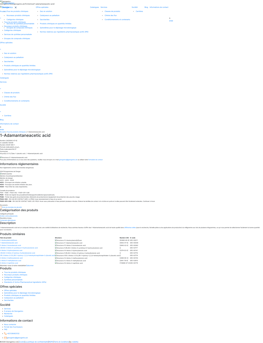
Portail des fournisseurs (13, 327)
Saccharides (44, 19)
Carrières (139, 11)
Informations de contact (159, 7)
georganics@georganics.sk (68, 159)
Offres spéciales (42, 7)
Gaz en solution (46, 11)
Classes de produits (112, 11)
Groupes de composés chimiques (19, 28)
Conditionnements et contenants (117, 19)
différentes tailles (130, 227)
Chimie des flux (111, 15)
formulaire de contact (95, 159)
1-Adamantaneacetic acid (9, 243)
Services (104, 7)
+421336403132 (13, 333)
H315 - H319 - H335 (7, 180)
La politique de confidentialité (36, 342)
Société (135, 7)
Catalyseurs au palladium (49, 15)
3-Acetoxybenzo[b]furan (8, 240)
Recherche (8, 314)
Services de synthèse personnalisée (20, 24)
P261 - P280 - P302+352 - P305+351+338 (14, 192)
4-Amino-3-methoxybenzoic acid (11, 258)
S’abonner (30, 265)
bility (75, 342)
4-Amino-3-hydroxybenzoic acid (11, 250)
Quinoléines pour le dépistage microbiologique (58, 28)
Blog (146, 7)
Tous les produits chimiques (17, 11)
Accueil (2, 132)
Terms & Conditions (61, 342)
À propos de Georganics (13, 311)
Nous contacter (10, 324)
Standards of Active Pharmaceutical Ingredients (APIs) (25, 282)
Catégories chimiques (15, 19)
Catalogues (94, 7)
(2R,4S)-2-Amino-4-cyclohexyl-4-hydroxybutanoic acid (19, 248)
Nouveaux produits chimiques (18, 15)
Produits (5, 7)
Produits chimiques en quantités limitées (55, 24)
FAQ (5, 329)
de (172, 21)
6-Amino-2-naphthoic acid (9, 263)
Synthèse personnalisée (13, 280)
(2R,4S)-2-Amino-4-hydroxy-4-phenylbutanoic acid (17, 253)
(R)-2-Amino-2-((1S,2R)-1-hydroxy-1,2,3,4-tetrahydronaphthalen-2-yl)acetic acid (27, 255)
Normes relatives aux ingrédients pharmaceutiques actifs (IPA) (64, 32)
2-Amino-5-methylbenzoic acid (10, 260)
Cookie (22, 342)
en (170, 21)
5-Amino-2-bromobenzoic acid (10, 245)
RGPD (51, 342)
